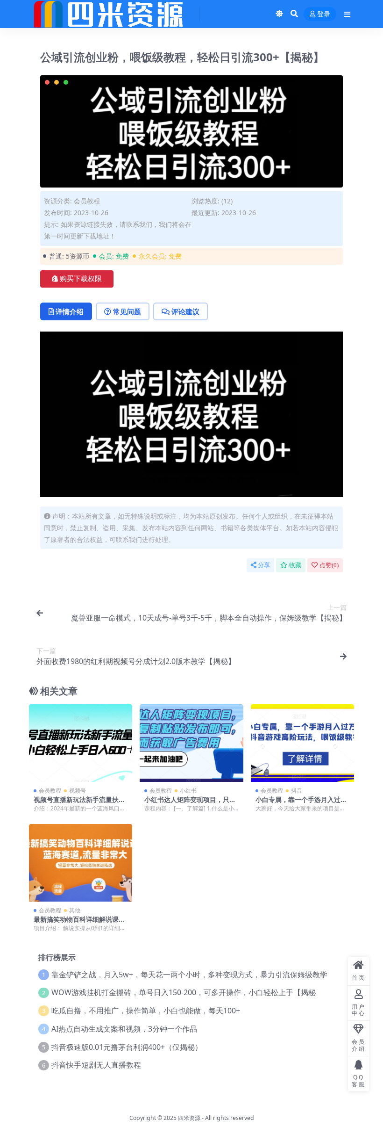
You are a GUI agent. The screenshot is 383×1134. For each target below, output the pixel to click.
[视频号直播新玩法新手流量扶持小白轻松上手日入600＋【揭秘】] (80, 743)
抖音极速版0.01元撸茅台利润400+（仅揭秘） (126, 1047)
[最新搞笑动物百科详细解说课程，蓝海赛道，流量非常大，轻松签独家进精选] (80, 863)
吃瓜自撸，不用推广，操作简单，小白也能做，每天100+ (145, 1010)
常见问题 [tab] (127, 311)
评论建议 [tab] (185, 311)
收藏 (295, 565)
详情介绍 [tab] (70, 311)
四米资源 (189, 1118)
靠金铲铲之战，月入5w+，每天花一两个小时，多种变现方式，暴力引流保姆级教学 (189, 974)
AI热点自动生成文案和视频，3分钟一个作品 (124, 1029)
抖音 (296, 791)
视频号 (77, 791)
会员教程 (87, 200)
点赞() (329, 565)
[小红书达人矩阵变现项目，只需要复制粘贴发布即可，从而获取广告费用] (191, 743)
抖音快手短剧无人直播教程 (96, 1065)
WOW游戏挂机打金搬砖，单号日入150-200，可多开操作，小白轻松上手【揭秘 (183, 992)
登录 (323, 14)
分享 (264, 565)
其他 (74, 910)
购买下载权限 (81, 278)
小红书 (188, 791)
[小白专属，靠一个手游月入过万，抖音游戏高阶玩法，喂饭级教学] (302, 743)
